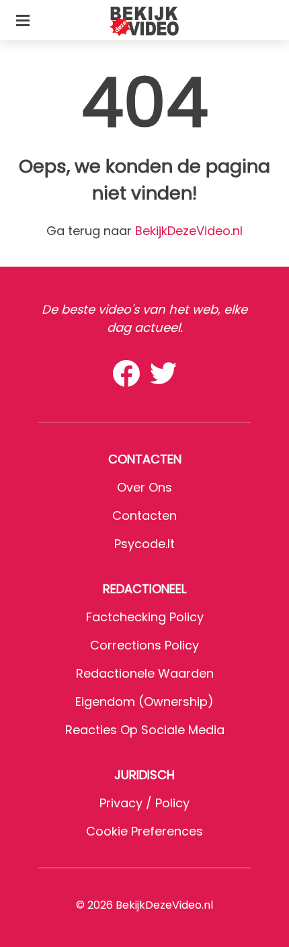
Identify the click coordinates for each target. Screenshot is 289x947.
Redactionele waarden (145, 673)
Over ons (144, 487)
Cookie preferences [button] (144, 831)
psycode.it (144, 543)
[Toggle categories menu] (23, 20)
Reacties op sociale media (144, 729)
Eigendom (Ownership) (144, 701)
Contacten (144, 515)
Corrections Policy (144, 645)
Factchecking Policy (145, 616)
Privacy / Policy (144, 803)
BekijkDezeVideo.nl (189, 230)
